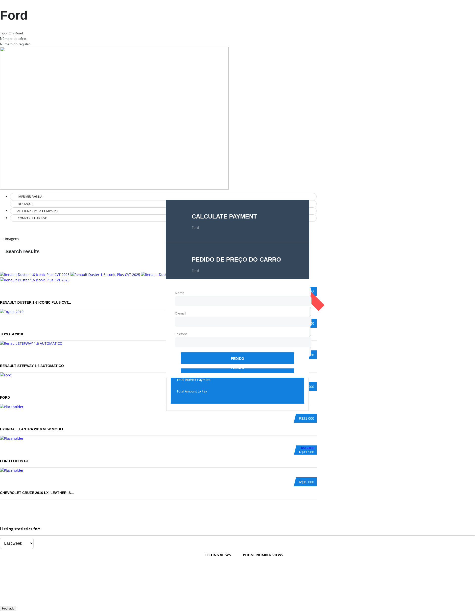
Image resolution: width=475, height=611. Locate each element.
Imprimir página (29, 197)
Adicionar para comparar (37, 211)
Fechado (8, 608)
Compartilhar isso (32, 218)
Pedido (237, 358)
